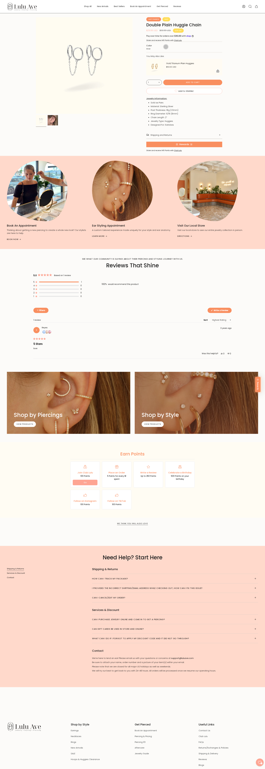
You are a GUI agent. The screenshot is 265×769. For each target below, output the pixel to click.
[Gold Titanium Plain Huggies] (154, 67)
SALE (73, 753)
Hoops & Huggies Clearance (85, 759)
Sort (206, 320)
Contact (10, 577)
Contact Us (204, 730)
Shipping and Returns (161, 135)
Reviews (203, 759)
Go (85, 482)
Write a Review (222, 311)
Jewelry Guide (142, 753)
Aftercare (139, 747)
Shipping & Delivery (208, 753)
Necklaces (76, 736)
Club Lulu (178, 40)
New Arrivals (77, 747)
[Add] (218, 71)
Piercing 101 (140, 742)
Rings (73, 742)
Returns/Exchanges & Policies (213, 747)
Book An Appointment (146, 730)
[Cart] (256, 6)
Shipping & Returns (15, 568)
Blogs (201, 765)
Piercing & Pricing (143, 736)
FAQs (201, 742)
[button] (87, 6)
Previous (36, 65)
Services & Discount (16, 573)
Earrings (75, 730)
